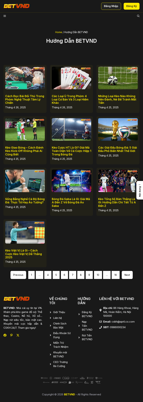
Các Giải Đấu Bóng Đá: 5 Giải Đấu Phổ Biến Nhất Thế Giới (117, 149)
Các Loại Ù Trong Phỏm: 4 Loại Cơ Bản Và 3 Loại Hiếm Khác (70, 99)
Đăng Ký (131, 6)
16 (115, 274)
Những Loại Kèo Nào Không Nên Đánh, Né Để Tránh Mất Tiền (117, 99)
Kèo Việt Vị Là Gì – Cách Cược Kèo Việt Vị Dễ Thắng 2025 (23, 254)
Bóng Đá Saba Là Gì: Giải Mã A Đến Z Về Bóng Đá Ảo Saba (71, 202)
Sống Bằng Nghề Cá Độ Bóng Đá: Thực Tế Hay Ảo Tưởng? (25, 200)
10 (98, 274)
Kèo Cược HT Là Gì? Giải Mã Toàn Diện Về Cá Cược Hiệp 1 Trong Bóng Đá (71, 151)
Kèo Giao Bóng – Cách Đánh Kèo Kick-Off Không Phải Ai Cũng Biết (24, 151)
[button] (138, 16)
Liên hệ (57, 318)
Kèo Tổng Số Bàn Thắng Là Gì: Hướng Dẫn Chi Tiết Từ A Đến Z (117, 202)
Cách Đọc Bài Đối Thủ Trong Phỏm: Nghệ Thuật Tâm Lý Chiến (24, 99)
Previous (18, 274)
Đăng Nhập (111, 6)
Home (58, 32)
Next (127, 274)
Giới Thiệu (59, 312)
